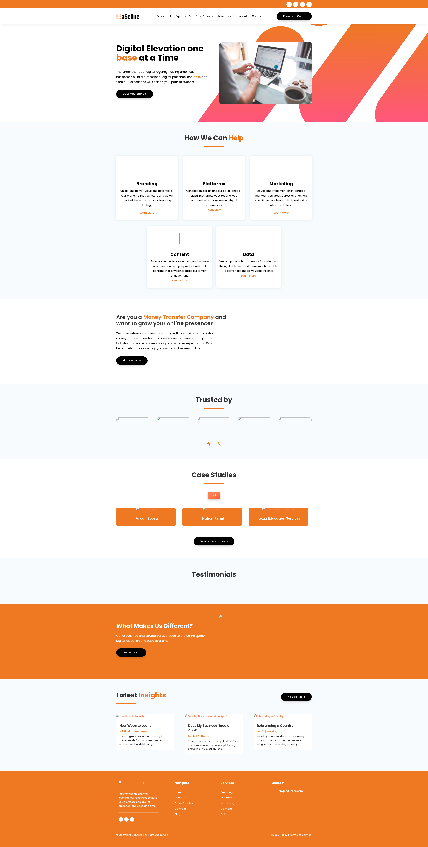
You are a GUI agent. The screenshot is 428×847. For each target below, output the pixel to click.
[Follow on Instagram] (309, 4)
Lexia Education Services (279, 518)
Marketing (227, 803)
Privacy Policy (278, 835)
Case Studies (204, 16)
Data (224, 814)
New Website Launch (136, 725)
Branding (272, 731)
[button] (209, 444)
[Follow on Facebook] (289, 4)
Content (226, 808)
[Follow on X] (295, 4)
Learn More (146, 213)
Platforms (134, 731)
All (214, 495)
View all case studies (214, 541)
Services (162, 16)
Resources (224, 16)
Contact (257, 16)
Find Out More (132, 360)
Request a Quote (294, 16)
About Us (181, 797)
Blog (178, 814)
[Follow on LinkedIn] (302, 4)
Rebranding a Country (275, 725)
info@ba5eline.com (290, 791)
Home (179, 792)
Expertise (181, 16)
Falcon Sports (147, 518)
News (144, 731)
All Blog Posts (296, 697)
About (243, 16)
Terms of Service (301, 835)
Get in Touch (131, 652)
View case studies (134, 94)
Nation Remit (213, 518)
